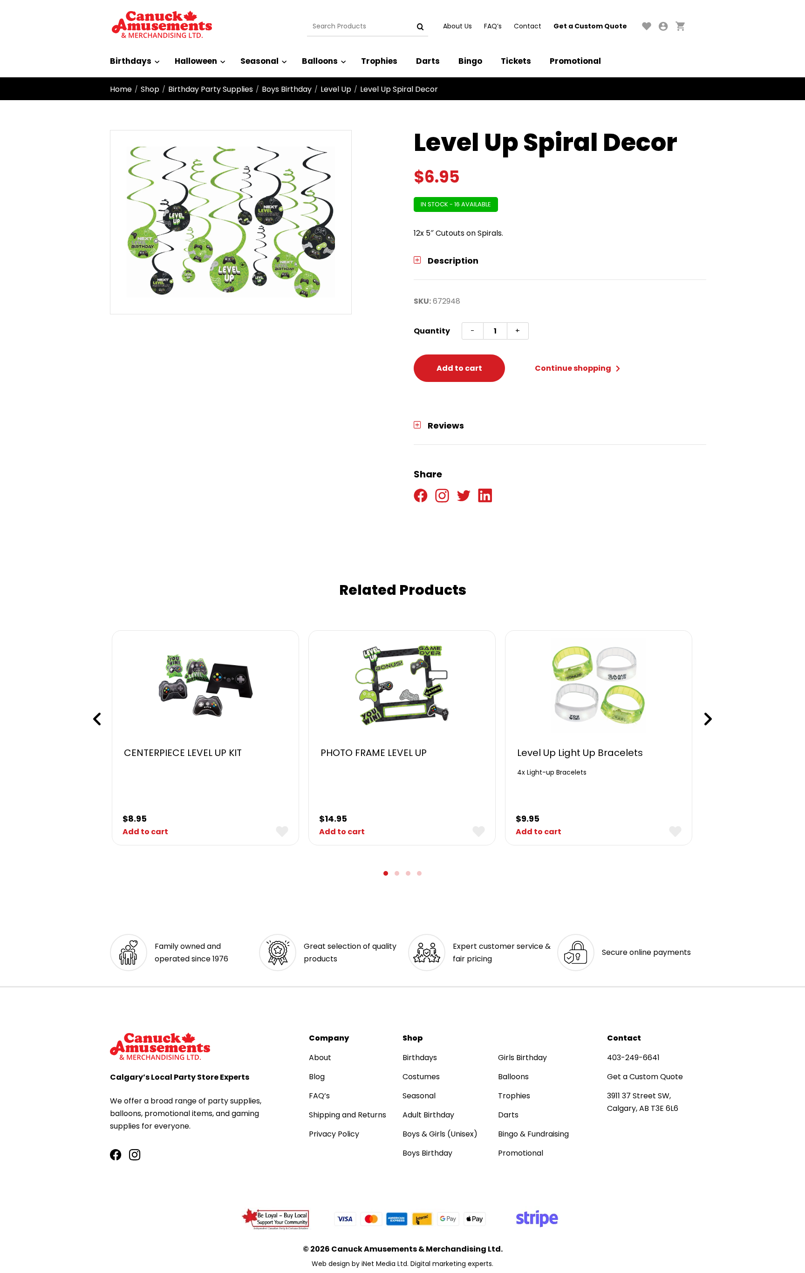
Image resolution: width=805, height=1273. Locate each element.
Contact (527, 26)
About (320, 1057)
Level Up (336, 89)
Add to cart (459, 368)
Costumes (421, 1076)
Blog (317, 1076)
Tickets (516, 61)
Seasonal (259, 61)
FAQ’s (493, 26)
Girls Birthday (522, 1057)
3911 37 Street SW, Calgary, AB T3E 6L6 (642, 1102)
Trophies (379, 61)
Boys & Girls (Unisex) (440, 1134)
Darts (428, 61)
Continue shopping (574, 368)
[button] (385, 873)
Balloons (320, 61)
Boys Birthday (287, 89)
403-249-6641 (633, 1057)
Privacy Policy (334, 1134)
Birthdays (130, 61)
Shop (150, 89)
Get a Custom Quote (590, 26)
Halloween (196, 61)
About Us (457, 26)
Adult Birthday (428, 1115)
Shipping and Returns (347, 1115)
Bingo (470, 61)
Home (121, 89)
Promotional (575, 61)
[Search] (420, 26)
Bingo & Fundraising (533, 1134)
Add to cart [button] (145, 831)
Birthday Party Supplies (210, 89)
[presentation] (97, 719)
